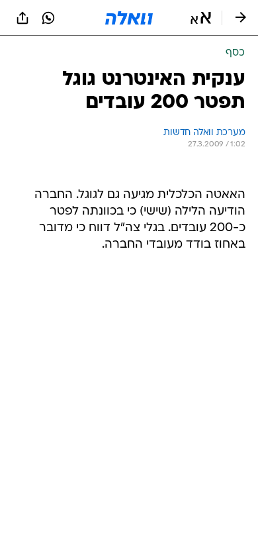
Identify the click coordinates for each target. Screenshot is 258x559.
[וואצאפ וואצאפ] (48, 18)
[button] (201, 18)
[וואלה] (129, 18)
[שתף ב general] (22, 18)
